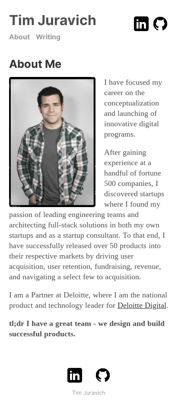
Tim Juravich (52, 20)
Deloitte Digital (142, 305)
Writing (48, 36)
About (19, 36)
